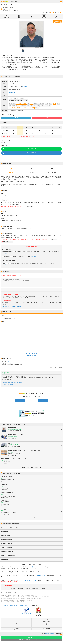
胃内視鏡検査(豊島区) (6, 543)
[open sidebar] (61, 2)
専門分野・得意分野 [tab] (31, 172)
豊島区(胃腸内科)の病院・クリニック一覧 (31, 467)
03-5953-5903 (12, 92)
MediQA (16, 626)
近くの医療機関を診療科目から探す (17, 100)
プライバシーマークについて (26, 613)
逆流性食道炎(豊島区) (6, 547)
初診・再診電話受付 (31, 153)
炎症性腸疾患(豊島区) (6, 539)
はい (20, 400)
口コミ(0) (44, 17)
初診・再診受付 (31, 149)
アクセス (57, 17)
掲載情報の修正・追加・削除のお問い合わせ (13, 382)
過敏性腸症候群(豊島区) (7, 551)
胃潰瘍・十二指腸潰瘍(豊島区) (8, 555)
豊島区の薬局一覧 (31, 517)
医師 (31, 17)
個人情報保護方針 (47, 629)
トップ (16, 621)
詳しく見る (5, 253)
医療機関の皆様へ (47, 621)
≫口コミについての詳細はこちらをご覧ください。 (14, 306)
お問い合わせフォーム (30, 580)
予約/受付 (32, 637)
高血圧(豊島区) (4, 531)
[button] (23, 50)
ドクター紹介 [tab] (11, 172)
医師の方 (16, 117)
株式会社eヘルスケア (34, 567)
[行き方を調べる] (31, 355)
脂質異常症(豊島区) (6, 535)
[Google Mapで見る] (31, 353)
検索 (61, 634)
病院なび (4, 1)
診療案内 (19, 17)
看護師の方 (47, 117)
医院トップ (6, 17)
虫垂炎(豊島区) (4, 559)
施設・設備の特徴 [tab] (52, 172)
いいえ (42, 400)
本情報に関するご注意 (7, 241)
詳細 (43, 639)
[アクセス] (24, 86)
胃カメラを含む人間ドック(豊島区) (9, 527)
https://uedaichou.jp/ (13, 95)
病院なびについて (47, 626)
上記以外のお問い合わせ (8, 384)
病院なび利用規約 (16, 629)
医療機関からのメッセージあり (58, 22)
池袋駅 (8, 361)
